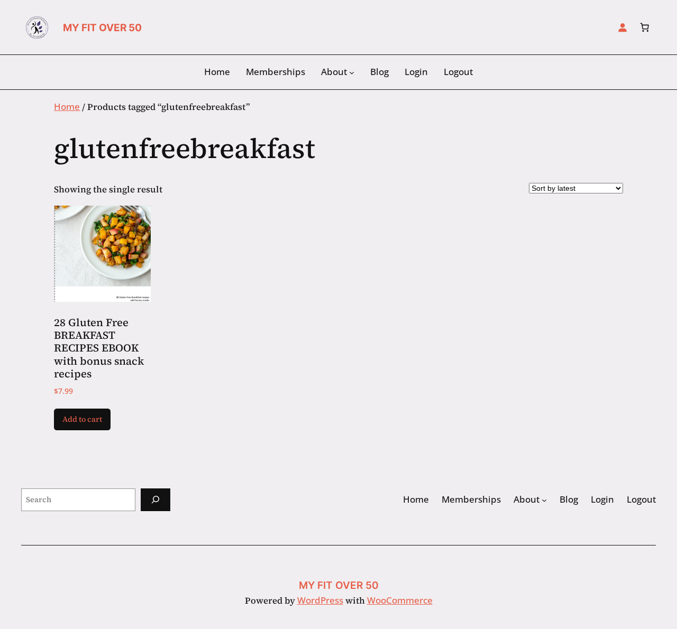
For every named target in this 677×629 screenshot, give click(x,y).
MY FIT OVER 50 (102, 27)
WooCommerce (400, 600)
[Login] (622, 27)
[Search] (155, 499)
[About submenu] (351, 72)
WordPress (320, 600)
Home (67, 106)
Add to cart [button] (82, 419)
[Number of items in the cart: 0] (645, 27)
